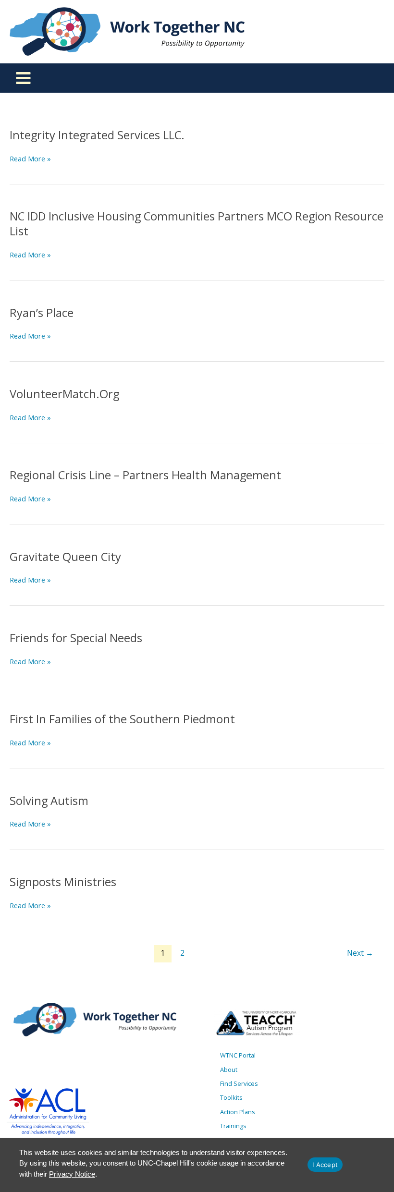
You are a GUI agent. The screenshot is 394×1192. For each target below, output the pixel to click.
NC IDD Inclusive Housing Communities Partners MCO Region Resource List (196, 223)
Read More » (30, 158)
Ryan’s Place (42, 312)
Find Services (239, 1083)
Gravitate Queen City (65, 556)
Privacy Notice (72, 1174)
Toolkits (231, 1097)
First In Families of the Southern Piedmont (122, 719)
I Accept (325, 1164)
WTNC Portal (238, 1055)
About (228, 1069)
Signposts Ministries (63, 881)
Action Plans (237, 1111)
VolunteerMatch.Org (64, 393)
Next (360, 953)
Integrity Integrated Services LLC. (97, 135)
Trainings (233, 1125)
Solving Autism (49, 800)
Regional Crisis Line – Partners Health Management (145, 475)
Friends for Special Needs (76, 637)
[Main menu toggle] (23, 78)
